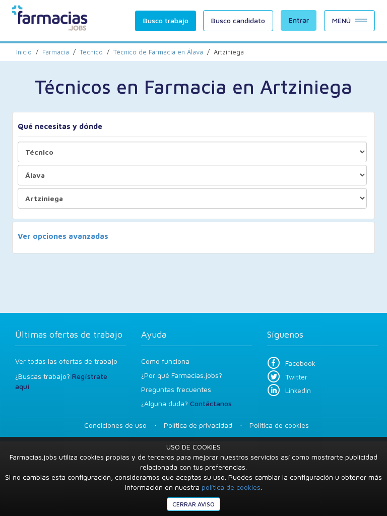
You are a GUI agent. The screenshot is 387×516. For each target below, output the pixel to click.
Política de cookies (279, 425)
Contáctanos (211, 403)
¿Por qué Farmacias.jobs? (181, 375)
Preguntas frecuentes (176, 389)
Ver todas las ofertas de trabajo (66, 361)
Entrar (299, 20)
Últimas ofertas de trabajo (68, 334)
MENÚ (341, 20)
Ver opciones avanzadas (63, 236)
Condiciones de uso (115, 425)
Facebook (300, 363)
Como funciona (165, 361)
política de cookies (231, 487)
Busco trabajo (165, 20)
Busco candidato (238, 20)
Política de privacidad (198, 425)
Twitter (296, 376)
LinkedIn (298, 390)
